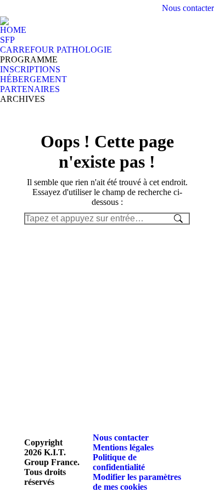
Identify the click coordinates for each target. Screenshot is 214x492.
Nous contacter (188, 8)
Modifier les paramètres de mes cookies (137, 481)
